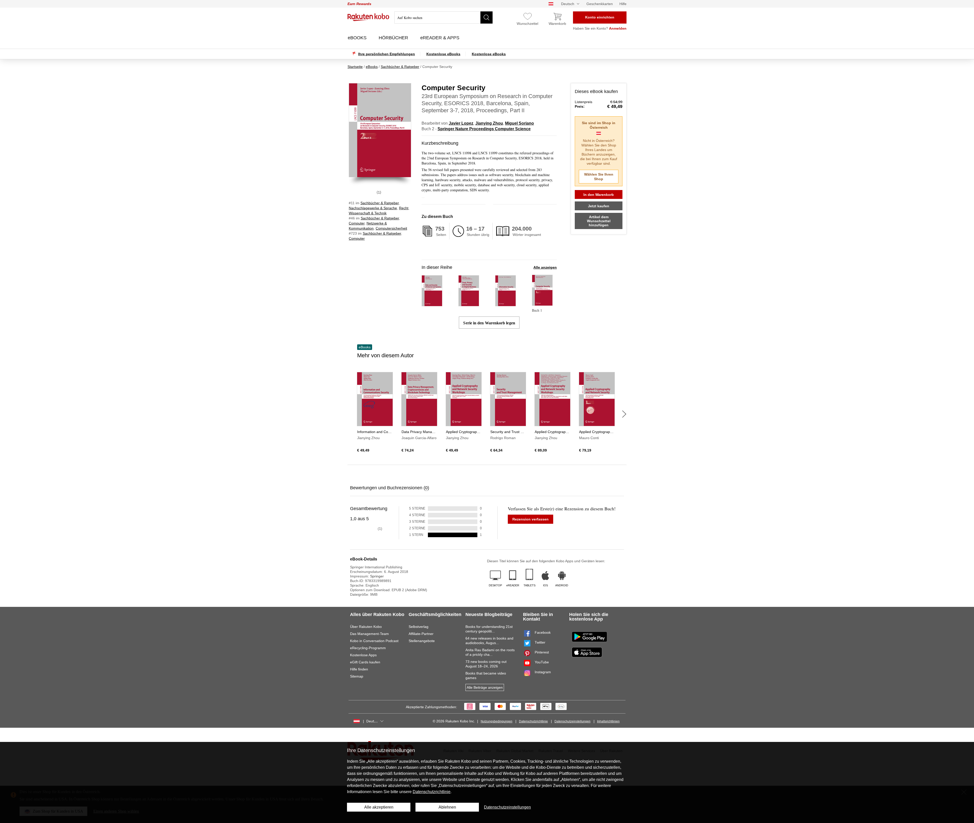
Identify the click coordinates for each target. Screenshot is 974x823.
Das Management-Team (369, 634)
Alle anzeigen (545, 267)
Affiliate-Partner (421, 634)
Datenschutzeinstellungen (572, 721)
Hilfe (623, 4)
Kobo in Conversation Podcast (374, 641)
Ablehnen (447, 807)
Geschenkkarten (599, 4)
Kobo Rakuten (368, 17)
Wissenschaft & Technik (368, 213)
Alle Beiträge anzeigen (485, 687)
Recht (403, 208)
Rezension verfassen (530, 519)
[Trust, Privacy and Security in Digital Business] (468, 304)
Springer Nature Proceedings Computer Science (484, 129)
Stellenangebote (422, 641)
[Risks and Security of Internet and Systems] (432, 304)
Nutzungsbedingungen (496, 721)
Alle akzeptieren (378, 807)
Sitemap (356, 676)
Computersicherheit (391, 228)
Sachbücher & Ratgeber (379, 203)
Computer (356, 223)
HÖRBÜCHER (394, 37)
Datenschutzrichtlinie (533, 721)
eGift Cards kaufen (365, 662)
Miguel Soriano (519, 123)
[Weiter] (624, 414)
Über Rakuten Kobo (366, 627)
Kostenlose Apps (363, 655)
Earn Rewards (359, 4)
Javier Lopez (461, 123)
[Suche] (486, 17)
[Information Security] (505, 304)
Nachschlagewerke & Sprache (373, 208)
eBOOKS (358, 37)
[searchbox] (443, 17)
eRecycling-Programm (368, 648)
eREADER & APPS (440, 37)
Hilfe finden (359, 669)
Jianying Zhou (489, 123)
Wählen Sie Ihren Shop (598, 176)
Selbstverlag (418, 627)
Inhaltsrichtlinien (608, 721)
